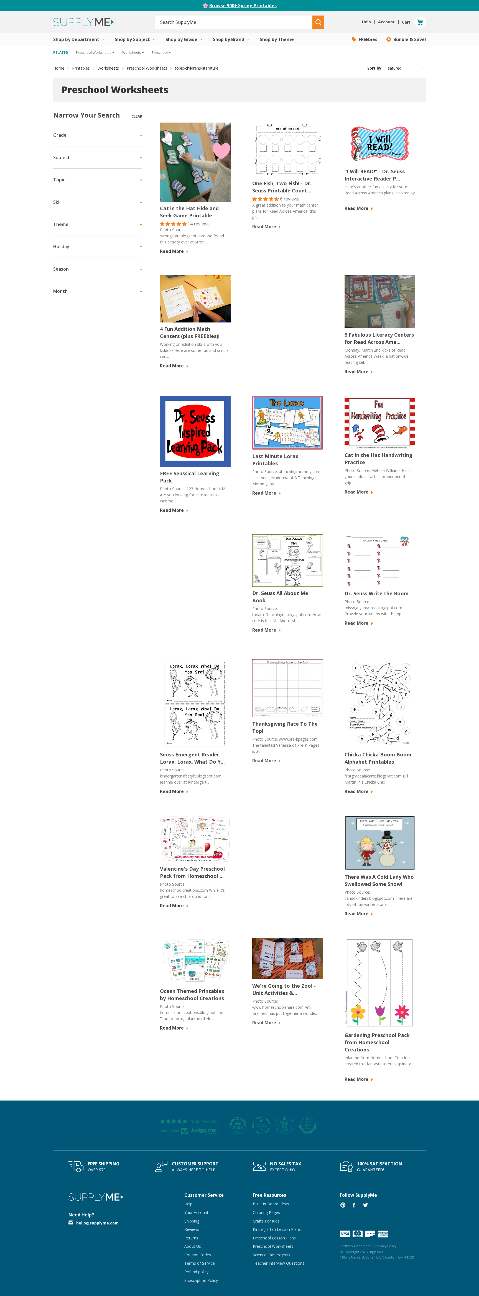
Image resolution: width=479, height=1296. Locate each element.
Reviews (191, 1229)
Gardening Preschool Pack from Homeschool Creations (377, 1042)
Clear (136, 116)
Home (58, 68)
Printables (81, 68)
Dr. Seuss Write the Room (377, 593)
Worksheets (108, 68)
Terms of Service (199, 1263)
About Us (192, 1246)
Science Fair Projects (271, 1254)
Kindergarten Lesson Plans (277, 1229)
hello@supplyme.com (97, 1223)
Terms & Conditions (355, 1246)
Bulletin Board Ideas (271, 1203)
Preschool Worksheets (147, 68)
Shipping (191, 1221)
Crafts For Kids (266, 1221)
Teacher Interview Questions (278, 1263)
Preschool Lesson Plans (274, 1238)
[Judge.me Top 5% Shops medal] (308, 1125)
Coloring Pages (266, 1212)
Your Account (196, 1212)
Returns (191, 1238)
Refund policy (196, 1271)
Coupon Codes (197, 1254)
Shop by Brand (229, 39)
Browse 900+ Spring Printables (243, 5)
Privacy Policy (385, 1246)
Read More (172, 251)
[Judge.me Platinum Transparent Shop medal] (261, 1125)
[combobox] (234, 22)
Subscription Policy (201, 1280)
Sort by (374, 68)
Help (188, 1203)
